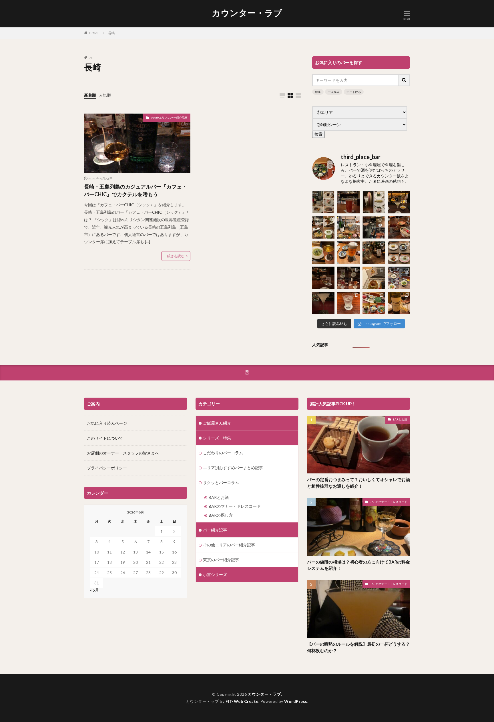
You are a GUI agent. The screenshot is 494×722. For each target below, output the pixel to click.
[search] (404, 80)
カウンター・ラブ (247, 13)
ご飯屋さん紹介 (217, 422)
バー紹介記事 (215, 529)
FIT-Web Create (242, 701)
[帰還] (348, 202)
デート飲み (353, 92)
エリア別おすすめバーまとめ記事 (233, 467)
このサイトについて (105, 438)
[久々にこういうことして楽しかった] (399, 227)
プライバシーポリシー (107, 467)
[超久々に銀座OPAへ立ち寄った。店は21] (348, 303)
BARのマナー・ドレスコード (235, 506)
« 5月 (94, 590)
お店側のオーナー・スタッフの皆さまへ (123, 453)
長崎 (111, 33)
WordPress (295, 701)
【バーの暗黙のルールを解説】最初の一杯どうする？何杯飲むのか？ (358, 647)
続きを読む (175, 256)
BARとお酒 (219, 497)
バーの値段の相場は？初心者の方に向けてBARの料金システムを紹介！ (358, 565)
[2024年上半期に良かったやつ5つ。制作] (323, 303)
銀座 (318, 92)
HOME (94, 33)
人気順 (105, 95)
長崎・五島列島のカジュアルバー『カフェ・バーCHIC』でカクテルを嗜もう (135, 190)
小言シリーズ (215, 574)
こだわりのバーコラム (223, 452)
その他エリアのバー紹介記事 (169, 117)
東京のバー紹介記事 (221, 559)
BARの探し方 (221, 515)
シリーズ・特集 (217, 437)
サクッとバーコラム (221, 482)
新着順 (90, 95)
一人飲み (333, 92)
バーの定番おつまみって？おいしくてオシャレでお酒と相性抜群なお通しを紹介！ (358, 483)
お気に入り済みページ (107, 423)
